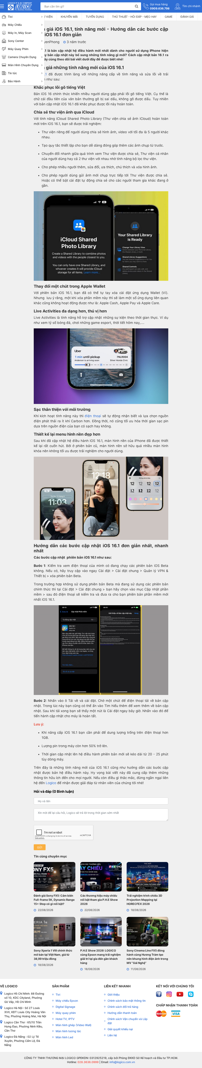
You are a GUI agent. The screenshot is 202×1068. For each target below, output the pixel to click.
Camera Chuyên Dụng (22, 57)
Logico (51, 783)
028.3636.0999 (88, 1062)
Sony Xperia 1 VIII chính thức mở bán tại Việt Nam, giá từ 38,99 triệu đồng (53, 954)
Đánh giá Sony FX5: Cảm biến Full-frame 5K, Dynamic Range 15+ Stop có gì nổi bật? (54, 899)
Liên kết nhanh (117, 986)
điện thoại (93, 416)
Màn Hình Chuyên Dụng (23, 65)
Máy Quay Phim (18, 49)
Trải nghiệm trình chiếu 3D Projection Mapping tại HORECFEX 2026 (144, 899)
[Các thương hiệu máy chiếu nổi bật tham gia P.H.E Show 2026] (101, 877)
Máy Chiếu (15, 24)
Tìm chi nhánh (190, 6)
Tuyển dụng (95, 16)
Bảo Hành (14, 81)
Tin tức (12, 73)
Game (168, 16)
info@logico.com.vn (122, 1062)
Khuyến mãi (69, 16)
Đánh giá (187, 16)
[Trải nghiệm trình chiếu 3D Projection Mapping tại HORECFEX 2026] (147, 877)
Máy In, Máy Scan (19, 32)
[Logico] (20, 6)
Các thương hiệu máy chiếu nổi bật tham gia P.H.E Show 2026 (99, 899)
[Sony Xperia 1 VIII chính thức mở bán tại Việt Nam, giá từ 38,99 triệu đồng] (54, 932)
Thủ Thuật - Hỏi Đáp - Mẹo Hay (134, 16)
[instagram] (169, 994)
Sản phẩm (60, 986)
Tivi (10, 16)
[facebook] (159, 994)
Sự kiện (47, 16)
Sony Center (16, 40)
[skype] (191, 994)
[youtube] (180, 994)
